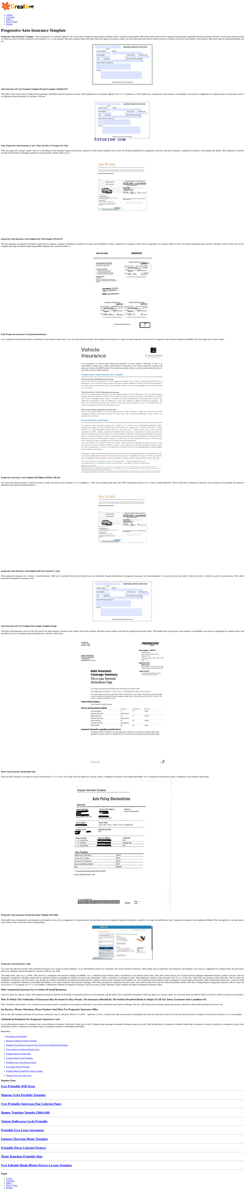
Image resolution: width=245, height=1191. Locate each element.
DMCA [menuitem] (9, 19)
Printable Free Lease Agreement (22, 1130)
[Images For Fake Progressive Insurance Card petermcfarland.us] (122, 289)
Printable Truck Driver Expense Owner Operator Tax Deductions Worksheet (37, 1045)
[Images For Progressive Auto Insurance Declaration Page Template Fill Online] (122, 845)
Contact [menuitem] (9, 15)
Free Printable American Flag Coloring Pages (31, 1103)
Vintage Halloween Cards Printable (24, 1121)
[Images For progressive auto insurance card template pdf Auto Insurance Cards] (122, 527)
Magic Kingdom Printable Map (21, 1156)
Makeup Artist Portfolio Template (23, 1095)
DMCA (9, 1183)
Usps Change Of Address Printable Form (22, 1049)
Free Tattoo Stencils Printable (18, 1067)
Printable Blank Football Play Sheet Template (24, 1071)
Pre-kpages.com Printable (16, 1036)
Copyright (10, 1181)
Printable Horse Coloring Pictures (23, 1147)
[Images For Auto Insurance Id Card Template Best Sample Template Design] (122, 602)
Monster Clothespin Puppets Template (21, 1041)
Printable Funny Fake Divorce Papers (21, 1062)
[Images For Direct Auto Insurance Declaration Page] (122, 702)
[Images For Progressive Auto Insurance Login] (122, 943)
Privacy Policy (12, 1185)
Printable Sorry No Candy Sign (18, 1075)
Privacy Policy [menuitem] (12, 22)
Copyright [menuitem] (10, 17)
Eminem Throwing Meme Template (24, 1139)
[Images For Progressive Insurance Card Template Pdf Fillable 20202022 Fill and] (122, 408)
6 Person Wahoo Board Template (19, 1058)
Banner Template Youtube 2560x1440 (25, 1112)
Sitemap (9, 1188)
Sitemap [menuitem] (9, 24)
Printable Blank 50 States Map (18, 1054)
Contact (9, 1178)
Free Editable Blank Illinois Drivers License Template (36, 1165)
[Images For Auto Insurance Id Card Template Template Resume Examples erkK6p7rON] (122, 64)
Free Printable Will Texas (18, 1086)
